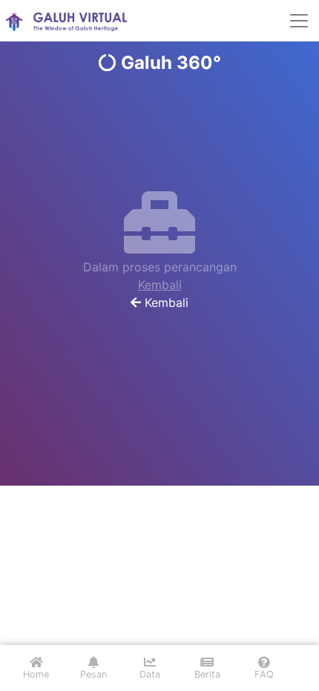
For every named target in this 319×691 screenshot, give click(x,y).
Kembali (160, 284)
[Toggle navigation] (299, 21)
